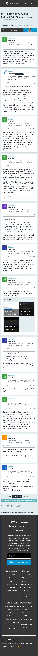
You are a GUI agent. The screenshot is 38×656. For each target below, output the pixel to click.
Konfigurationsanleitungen (26, 620)
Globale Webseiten (12, 591)
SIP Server (12, 613)
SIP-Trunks (12, 629)
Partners (11, 581)
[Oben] (15, 646)
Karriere (11, 578)
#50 (34, 408)
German (16, 640)
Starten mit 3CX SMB (26, 606)
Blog (26, 609)
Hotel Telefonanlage (26, 587)
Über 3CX (12, 575)
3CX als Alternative (26, 624)
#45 (34, 215)
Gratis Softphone (12, 616)
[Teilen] (30, 48)
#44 (34, 166)
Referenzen (26, 631)
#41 (34, 48)
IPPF (9, 640)
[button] (3, 3)
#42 (34, 83)
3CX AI (12, 625)
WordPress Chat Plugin (12, 622)
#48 (34, 349)
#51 (34, 446)
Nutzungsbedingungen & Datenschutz (21, 643)
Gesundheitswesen (26, 594)
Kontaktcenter (26, 581)
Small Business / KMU (26, 578)
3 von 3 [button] (25, 497)
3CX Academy (26, 613)
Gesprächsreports (11, 619)
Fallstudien (12, 587)
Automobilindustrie (26, 597)
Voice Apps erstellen (12, 609)
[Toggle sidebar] (35, 3)
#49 (34, 385)
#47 (34, 288)
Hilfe (12, 647)
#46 (34, 257)
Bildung (26, 591)
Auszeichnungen (12, 584)
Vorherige (18, 497)
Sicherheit (26, 628)
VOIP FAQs (26, 616)
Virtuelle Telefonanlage (12, 606)
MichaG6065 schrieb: (11, 353)
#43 (34, 129)
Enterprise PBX (26, 575)
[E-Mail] (15, 506)
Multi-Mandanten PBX (26, 584)
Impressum (5, 647)
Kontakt (12, 594)
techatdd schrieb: (10, 219)
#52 (34, 476)
